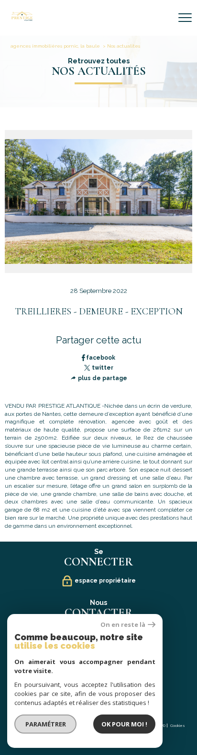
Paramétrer (45, 724)
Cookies (177, 726)
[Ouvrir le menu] (185, 18)
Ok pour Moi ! (124, 724)
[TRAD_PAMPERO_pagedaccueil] (22, 19)
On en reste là (122, 624)
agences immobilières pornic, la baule (55, 46)
